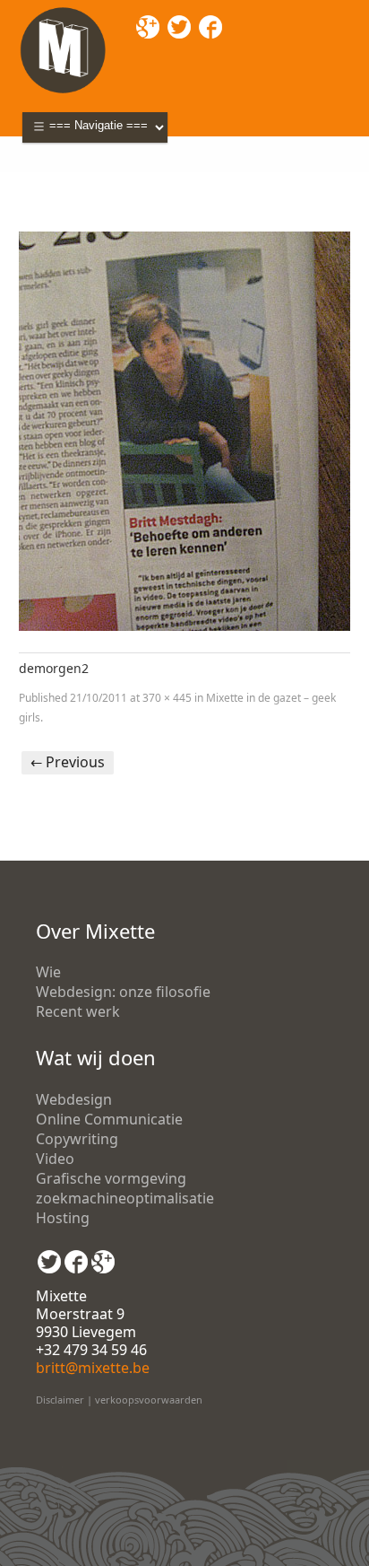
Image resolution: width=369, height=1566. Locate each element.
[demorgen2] (185, 431)
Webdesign (74, 1099)
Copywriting (77, 1139)
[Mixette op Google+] (103, 1255)
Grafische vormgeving (111, 1178)
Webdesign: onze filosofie (123, 992)
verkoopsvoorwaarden (148, 1399)
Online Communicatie (109, 1119)
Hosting (63, 1218)
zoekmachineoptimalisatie (125, 1198)
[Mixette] (62, 12)
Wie (48, 972)
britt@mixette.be (93, 1368)
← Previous (67, 762)
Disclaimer (60, 1399)
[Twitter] (49, 1255)
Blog (100, 179)
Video (55, 1158)
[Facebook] (76, 1255)
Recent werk (78, 1011)
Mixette (44, 179)
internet (158, 179)
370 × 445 (167, 697)
